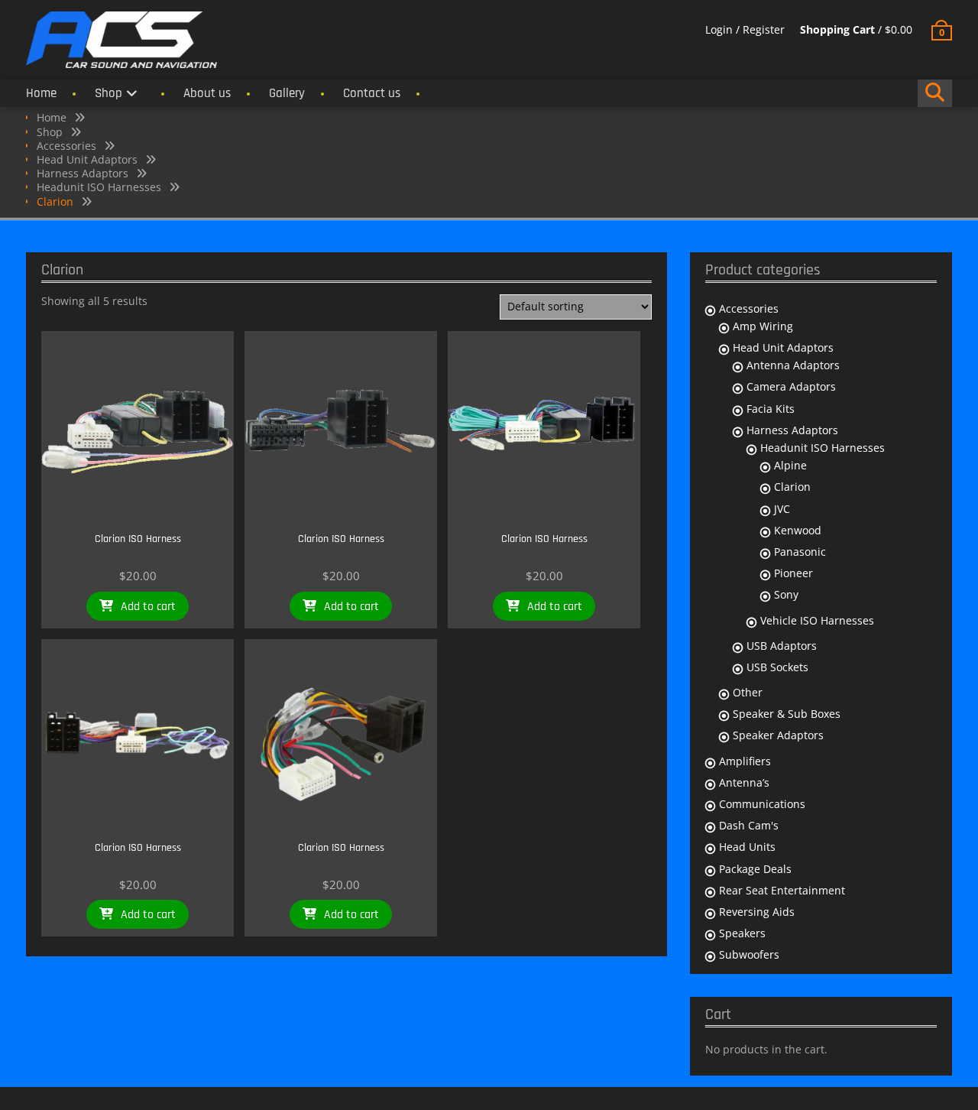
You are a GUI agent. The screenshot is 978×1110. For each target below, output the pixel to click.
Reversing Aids (757, 911)
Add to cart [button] (148, 607)
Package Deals (755, 869)
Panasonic (800, 551)
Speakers (742, 933)
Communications (762, 804)
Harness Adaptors (82, 173)
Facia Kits (770, 408)
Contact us (371, 93)
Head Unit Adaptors (87, 159)
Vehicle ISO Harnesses (817, 620)
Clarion (792, 486)
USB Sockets (777, 667)
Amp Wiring (763, 326)
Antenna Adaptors (793, 365)
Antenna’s (744, 782)
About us (207, 93)
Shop (108, 93)
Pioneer (793, 573)
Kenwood (797, 530)
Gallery (287, 93)
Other (748, 692)
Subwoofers (749, 954)
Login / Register (745, 29)
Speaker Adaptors (778, 735)
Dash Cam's (749, 825)
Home (41, 93)
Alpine (790, 465)
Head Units (747, 846)
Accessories (66, 145)
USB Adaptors (781, 645)
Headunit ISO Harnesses (99, 187)
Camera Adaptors (791, 386)
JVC (782, 508)
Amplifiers (745, 761)
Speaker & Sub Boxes (786, 713)
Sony (786, 594)
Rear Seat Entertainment (782, 890)
